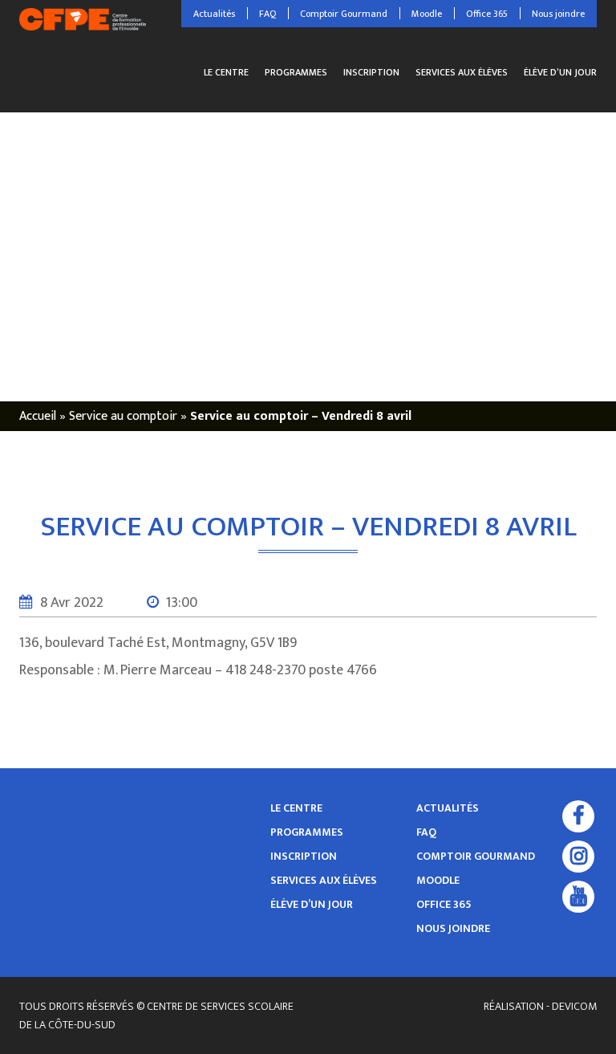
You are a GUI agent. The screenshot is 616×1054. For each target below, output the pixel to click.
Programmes (296, 72)
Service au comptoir (123, 416)
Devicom (574, 1006)
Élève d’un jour (560, 72)
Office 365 (487, 14)
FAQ (267, 14)
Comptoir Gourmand (343, 14)
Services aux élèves (461, 72)
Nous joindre (558, 14)
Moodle (426, 14)
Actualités (214, 14)
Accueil (37, 416)
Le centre (226, 72)
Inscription (371, 72)
